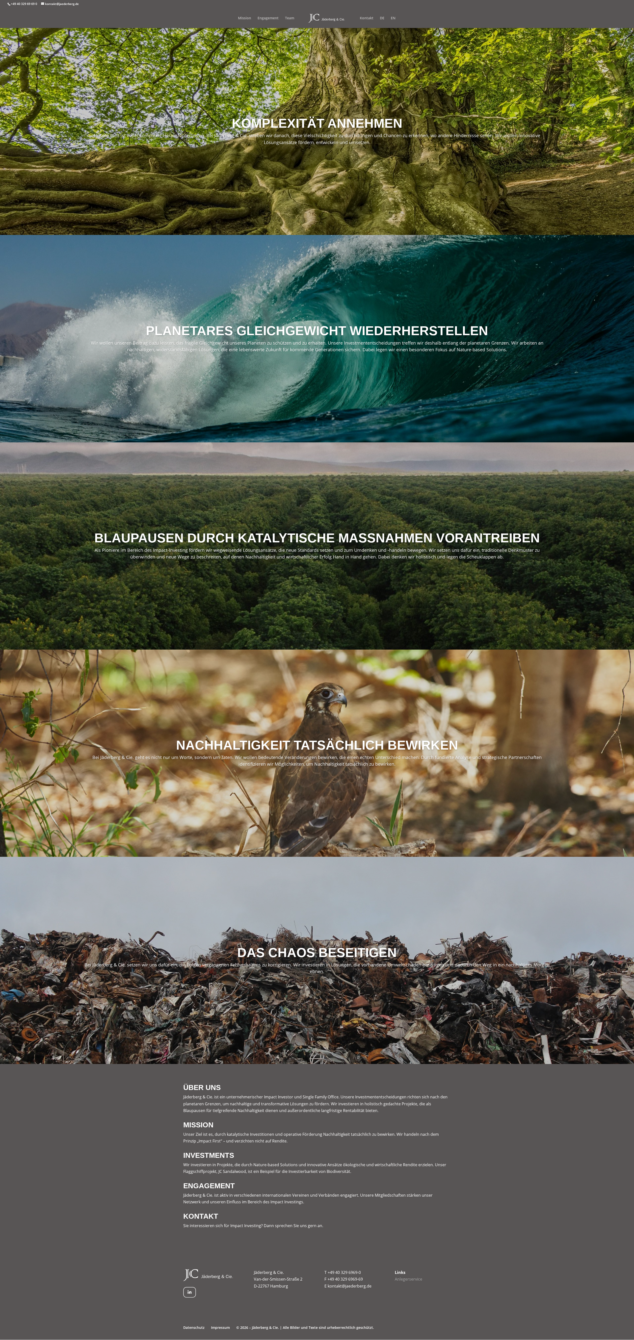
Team (289, 18)
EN (393, 18)
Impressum (220, 1327)
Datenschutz (194, 1327)
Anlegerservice (408, 1279)
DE (382, 18)
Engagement (268, 18)
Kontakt (366, 18)
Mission (244, 18)
